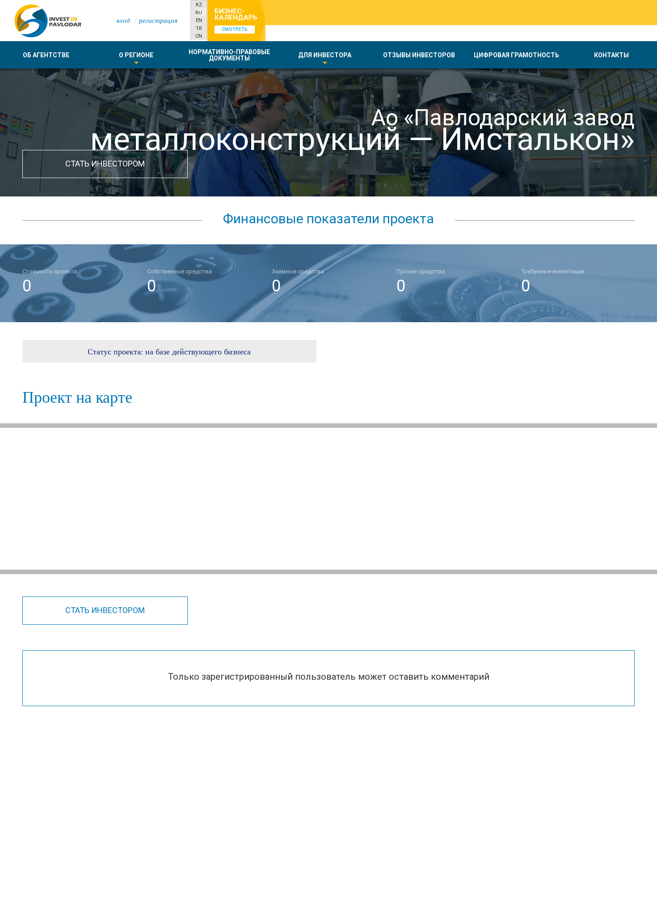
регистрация (158, 20)
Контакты (611, 55)
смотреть (235, 29)
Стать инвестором (105, 163)
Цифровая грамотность (516, 55)
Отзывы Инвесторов (419, 55)
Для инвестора (324, 55)
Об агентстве (46, 55)
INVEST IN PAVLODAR (47, 20)
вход (123, 20)
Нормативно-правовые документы (229, 55)
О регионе (136, 55)
